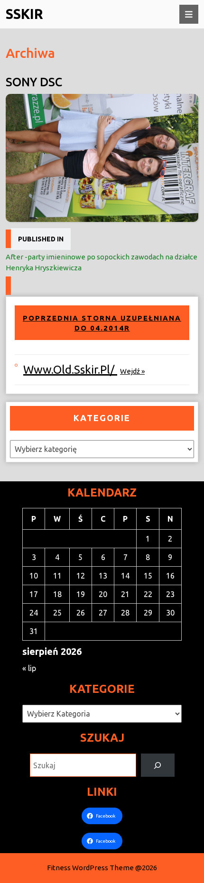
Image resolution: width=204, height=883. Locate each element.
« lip (29, 668)
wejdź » (132, 371)
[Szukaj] (158, 765)
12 (80, 575)
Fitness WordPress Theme (90, 868)
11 (57, 575)
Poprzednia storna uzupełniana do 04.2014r (102, 323)
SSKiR (24, 13)
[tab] (188, 14)
